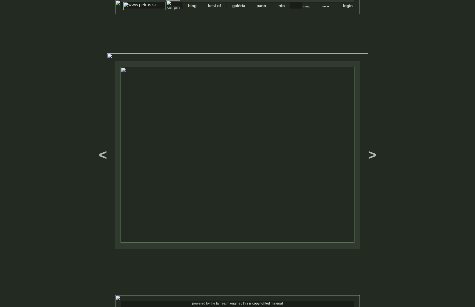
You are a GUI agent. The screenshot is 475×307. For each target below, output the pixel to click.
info (281, 5)
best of (214, 5)
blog (192, 5)
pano (261, 5)
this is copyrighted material (263, 303)
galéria (238, 5)
